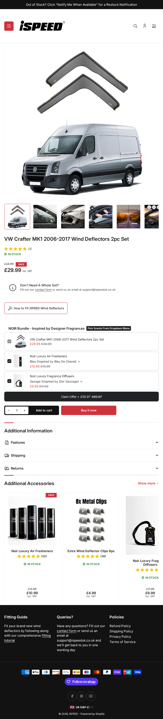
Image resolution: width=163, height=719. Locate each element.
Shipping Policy (121, 631)
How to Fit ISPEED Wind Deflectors (39, 308)
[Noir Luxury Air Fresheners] (32, 520)
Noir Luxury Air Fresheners (48, 356)
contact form (43, 289)
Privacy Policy (120, 637)
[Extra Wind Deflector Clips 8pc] (91, 520)
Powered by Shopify (92, 713)
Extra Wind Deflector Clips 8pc (91, 551)
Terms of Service (123, 642)
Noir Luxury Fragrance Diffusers (52, 376)
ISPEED (73, 713)
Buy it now (89, 410)
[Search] (135, 26)
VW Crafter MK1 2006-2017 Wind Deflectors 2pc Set (67, 339)
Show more (146, 483)
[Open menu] (9, 26)
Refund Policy (120, 626)
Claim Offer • (81, 396)
